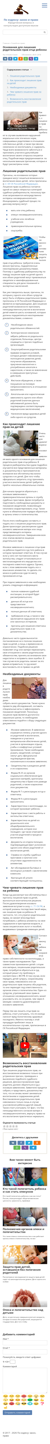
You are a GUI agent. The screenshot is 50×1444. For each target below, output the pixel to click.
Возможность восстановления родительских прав (24, 100)
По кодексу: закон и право (21, 19)
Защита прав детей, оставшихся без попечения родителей (22, 1269)
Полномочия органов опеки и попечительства (23, 1230)
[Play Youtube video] (25, 1045)
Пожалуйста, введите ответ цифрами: (22, 1357)
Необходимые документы (23, 87)
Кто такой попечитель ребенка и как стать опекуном (24, 1190)
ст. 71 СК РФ (36, 906)
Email (6, 1348)
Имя (6, 1338)
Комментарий (10, 1366)
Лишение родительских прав (25, 75)
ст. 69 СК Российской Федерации (21, 183)
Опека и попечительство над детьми (23, 1311)
